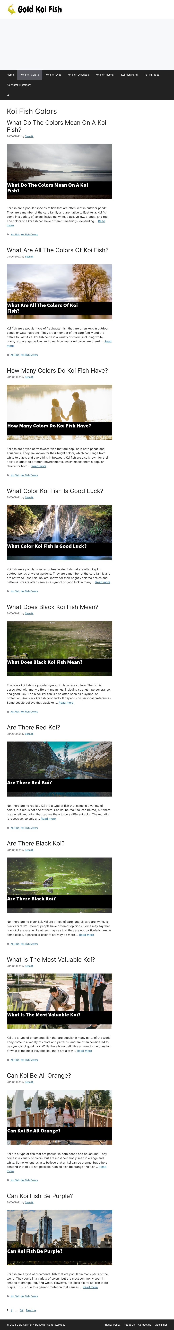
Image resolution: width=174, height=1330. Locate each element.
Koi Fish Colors (30, 74)
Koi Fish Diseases (78, 74)
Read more (38, 466)
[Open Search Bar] (8, 95)
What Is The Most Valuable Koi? (51, 959)
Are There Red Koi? (33, 727)
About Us (129, 1324)
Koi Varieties (151, 74)
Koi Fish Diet (53, 74)
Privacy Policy (111, 1324)
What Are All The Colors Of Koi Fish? (58, 250)
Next (31, 1310)
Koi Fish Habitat (105, 74)
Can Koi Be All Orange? (39, 1075)
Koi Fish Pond (129, 74)
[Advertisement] (87, 44)
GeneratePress (56, 1324)
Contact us (144, 1324)
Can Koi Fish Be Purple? (40, 1195)
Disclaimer (160, 1324)
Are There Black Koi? (36, 843)
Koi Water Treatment (19, 84)
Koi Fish (15, 234)
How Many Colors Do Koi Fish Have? (57, 370)
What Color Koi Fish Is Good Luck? (55, 490)
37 (22, 1310)
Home (10, 74)
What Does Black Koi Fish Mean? (52, 606)
